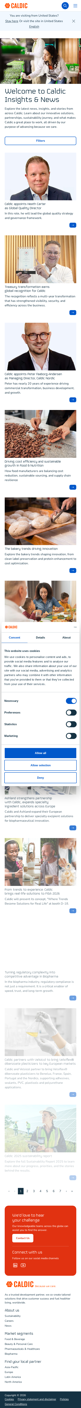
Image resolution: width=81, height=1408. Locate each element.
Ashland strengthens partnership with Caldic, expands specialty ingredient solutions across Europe (30, 802)
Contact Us (23, 1238)
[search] (65, 5)
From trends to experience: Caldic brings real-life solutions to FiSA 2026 (32, 892)
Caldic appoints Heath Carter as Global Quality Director (25, 206)
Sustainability (13, 1316)
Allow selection (41, 765)
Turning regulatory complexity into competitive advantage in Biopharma (31, 974)
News (8, 1326)
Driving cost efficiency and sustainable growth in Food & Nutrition (33, 464)
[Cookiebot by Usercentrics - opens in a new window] (60, 627)
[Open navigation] (75, 5)
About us (12, 1310)
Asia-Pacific (11, 1367)
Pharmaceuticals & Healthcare (22, 1349)
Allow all (40, 753)
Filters (40, 141)
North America (13, 1382)
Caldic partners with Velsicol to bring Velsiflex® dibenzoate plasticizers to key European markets (40, 1062)
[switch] (71, 713)
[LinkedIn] (15, 1265)
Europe (9, 1372)
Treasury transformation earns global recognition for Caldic (27, 289)
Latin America (13, 1377)
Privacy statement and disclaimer (37, 1399)
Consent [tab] (14, 637)
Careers (9, 1321)
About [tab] (66, 637)
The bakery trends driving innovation (31, 549)
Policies (64, 1399)
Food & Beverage (15, 1339)
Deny (40, 777)
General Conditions (16, 1404)
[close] (73, 21)
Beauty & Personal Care (19, 1344)
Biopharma (11, 1354)
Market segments (19, 1333)
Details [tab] (40, 637)
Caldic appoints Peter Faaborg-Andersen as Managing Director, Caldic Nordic (33, 376)
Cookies (9, 1399)
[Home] (23, 1265)
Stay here (11, 21)
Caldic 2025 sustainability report (28, 1156)
